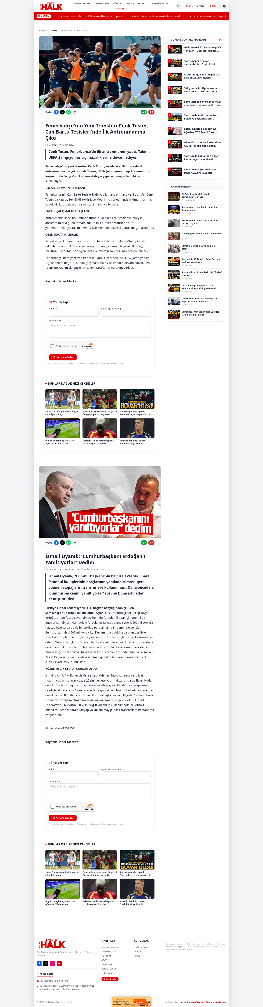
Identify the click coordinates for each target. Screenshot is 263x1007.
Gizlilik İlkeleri (141, 947)
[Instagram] (52, 963)
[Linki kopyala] (74, 112)
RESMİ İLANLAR (160, 3)
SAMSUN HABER (82, 3)
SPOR (54, 30)
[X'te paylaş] (62, 112)
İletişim (138, 951)
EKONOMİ (143, 3)
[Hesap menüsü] (224, 6)
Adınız (53, 308)
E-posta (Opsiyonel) (111, 308)
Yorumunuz (56, 320)
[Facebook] (39, 963)
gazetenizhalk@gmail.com (54, 980)
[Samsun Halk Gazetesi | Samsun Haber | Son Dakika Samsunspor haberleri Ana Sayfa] (51, 6)
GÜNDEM (118, 3)
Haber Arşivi (108, 972)
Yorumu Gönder (64, 357)
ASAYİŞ (130, 3)
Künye (137, 955)
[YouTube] (59, 963)
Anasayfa (43, 30)
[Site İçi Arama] (178, 6)
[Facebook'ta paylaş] (56, 112)
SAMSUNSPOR (101, 3)
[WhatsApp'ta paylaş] (68, 112)
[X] (45, 963)
